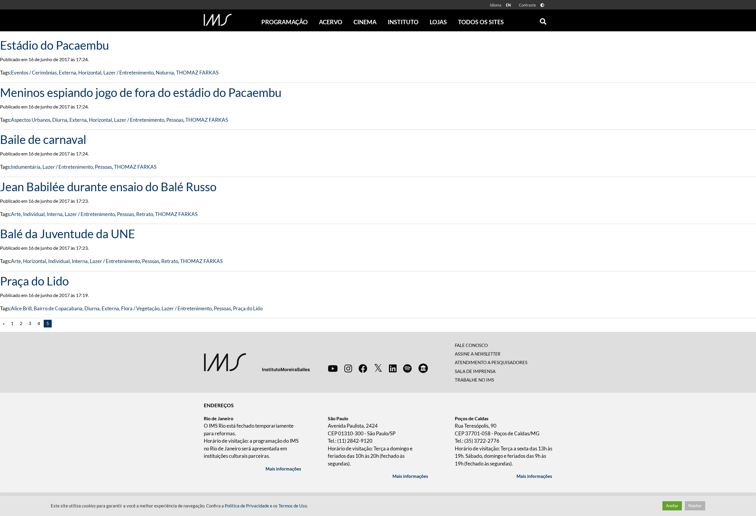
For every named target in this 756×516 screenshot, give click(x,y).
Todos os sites (481, 21)
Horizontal (89, 72)
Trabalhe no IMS (474, 379)
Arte (16, 214)
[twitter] (378, 368)
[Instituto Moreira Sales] (257, 361)
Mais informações (283, 468)
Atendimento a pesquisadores (491, 362)
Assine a (477, 353)
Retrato (144, 214)
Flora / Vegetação (140, 308)
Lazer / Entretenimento (128, 72)
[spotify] (407, 368)
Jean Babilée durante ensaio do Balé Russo (108, 187)
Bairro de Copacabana (58, 308)
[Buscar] (543, 20)
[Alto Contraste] (542, 5)
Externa (67, 72)
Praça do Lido (34, 281)
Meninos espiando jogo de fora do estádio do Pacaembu (140, 92)
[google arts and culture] (423, 368)
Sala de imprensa (475, 371)
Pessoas (174, 120)
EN (508, 5)
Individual (34, 214)
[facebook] (363, 368)
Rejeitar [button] (695, 505)
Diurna (59, 120)
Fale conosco (471, 345)
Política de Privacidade (247, 505)
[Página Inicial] (218, 19)
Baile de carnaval (43, 139)
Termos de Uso (292, 505)
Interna (55, 214)
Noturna (165, 72)
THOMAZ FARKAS (197, 72)
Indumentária (25, 167)
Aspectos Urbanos (30, 120)
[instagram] (348, 368)
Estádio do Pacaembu (54, 45)
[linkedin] (393, 368)
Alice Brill (21, 308)
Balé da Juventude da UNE (67, 234)
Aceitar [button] (672, 505)
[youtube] (333, 368)
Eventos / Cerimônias (34, 72)
